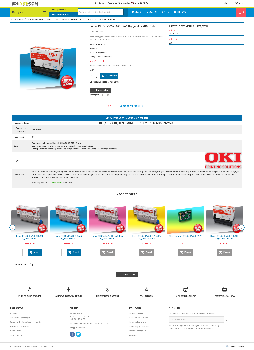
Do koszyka (109, 76)
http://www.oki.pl (150, 174)
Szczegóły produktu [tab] (131, 105)
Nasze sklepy (16, 335)
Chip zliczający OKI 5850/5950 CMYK (185, 236)
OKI (97, 49)
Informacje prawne (137, 322)
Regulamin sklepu (137, 313)
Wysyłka (13, 313)
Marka (92, 49)
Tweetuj (108, 95)
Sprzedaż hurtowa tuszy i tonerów (25, 322)
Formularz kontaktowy (20, 326)
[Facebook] (72, 334)
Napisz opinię (102, 90)
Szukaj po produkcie (60, 14)
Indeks (93, 45)
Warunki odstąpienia (138, 331)
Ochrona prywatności (139, 326)
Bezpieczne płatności (20, 318)
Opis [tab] (108, 105)
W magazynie (95, 57)
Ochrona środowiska (138, 318)
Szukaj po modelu (59, 10)
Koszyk (35, 252)
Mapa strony (15, 331)
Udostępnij (102, 95)
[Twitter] (78, 334)
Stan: (92, 53)
